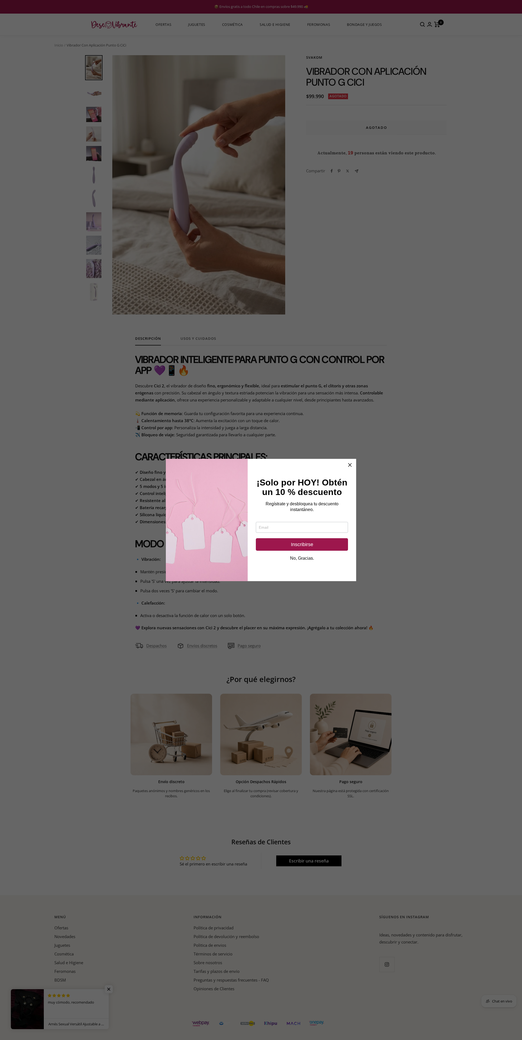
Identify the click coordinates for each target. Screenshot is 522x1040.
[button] (350, 465)
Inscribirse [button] (302, 544)
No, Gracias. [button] (302, 558)
